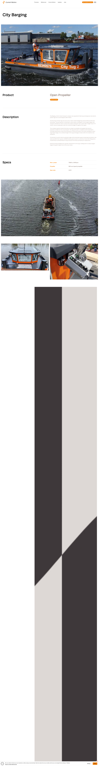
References (43, 2)
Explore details (54, 99)
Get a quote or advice (88, 2)
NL (95, 2)
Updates (60, 2)
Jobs (65, 2)
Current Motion (52, 2)
